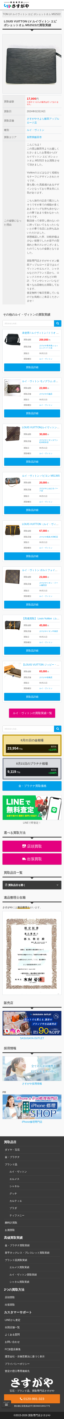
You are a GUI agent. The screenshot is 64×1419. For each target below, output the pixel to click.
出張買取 (34, 859)
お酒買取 (10, 1230)
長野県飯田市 (34, 137)
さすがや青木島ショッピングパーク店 (48, 346)
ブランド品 (11, 1164)
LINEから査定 (12, 1320)
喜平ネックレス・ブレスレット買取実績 (27, 1252)
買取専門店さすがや (39, 1415)
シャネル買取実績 (19, 1281)
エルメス (14, 1179)
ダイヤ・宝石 (12, 1149)
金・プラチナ (12, 1157)
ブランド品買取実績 (16, 1260)
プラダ (13, 1208)
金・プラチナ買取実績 (17, 1245)
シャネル (14, 1186)
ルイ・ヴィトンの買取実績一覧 (32, 713)
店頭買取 (34, 846)
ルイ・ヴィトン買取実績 (23, 1274)
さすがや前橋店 (45, 677)
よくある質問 (12, 1334)
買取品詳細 (32, 367)
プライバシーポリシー (17, 1363)
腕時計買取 (11, 1222)
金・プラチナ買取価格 (32, 785)
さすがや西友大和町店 (48, 537)
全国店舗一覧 (12, 1327)
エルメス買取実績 (19, 1267)
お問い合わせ (12, 1342)
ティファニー (16, 1215)
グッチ (13, 1193)
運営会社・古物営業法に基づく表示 (25, 1356)
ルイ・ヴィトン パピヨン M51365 (41, 475)
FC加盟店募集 (13, 1349)
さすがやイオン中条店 (48, 631)
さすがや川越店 (45, 394)
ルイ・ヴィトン (35, 130)
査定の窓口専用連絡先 (17, 1371)
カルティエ (15, 1201)
